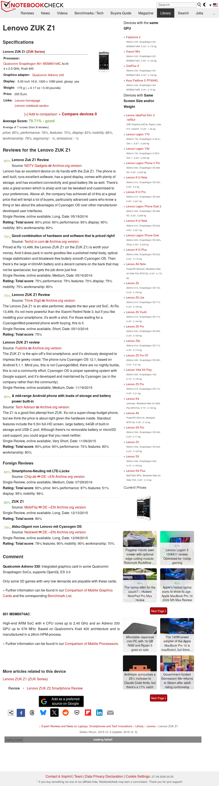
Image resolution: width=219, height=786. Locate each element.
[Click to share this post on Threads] (32, 713)
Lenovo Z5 (132, 442)
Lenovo (151, 726)
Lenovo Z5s (133, 341)
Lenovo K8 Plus (135, 471)
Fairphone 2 (133, 37)
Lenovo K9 (132, 399)
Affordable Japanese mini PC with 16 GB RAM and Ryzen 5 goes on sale (140, 643)
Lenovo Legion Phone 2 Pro (143, 163)
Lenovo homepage (27, 100)
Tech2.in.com (34, 241)
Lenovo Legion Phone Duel (142, 235)
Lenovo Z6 (132, 283)
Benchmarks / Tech (89, 13)
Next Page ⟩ (158, 611)
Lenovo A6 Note (136, 264)
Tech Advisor (25, 406)
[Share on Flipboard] (88, 712)
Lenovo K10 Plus (136, 249)
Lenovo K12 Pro (136, 192)
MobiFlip (31, 507)
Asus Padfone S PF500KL (142, 80)
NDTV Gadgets (35, 165)
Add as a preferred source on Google (66, 701)
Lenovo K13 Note (136, 177)
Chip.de (30, 476)
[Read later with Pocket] (77, 712)
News (45, 13)
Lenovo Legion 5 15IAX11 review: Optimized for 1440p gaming (177, 556)
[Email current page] (110, 713)
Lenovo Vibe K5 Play (139, 370)
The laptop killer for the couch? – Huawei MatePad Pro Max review (139, 593)
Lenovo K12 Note (136, 221)
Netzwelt (31, 532)
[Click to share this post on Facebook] (21, 713)
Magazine (145, 13)
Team (78, 776)
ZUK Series (35, 51)
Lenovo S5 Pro (135, 427)
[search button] (199, 5)
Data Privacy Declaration (104, 776)
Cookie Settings (138, 776)
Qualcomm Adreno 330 (48, 74)
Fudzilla (21, 347)
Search (183, 13)
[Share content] (11, 713)
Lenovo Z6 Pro (135, 326)
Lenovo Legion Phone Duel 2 (143, 206)
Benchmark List (59, 595)
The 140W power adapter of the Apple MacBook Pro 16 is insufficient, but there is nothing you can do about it (177, 643)
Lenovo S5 (132, 456)
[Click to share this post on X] (54, 712)
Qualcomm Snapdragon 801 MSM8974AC (32, 63)
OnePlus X (132, 66)
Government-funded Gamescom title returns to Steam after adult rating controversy (177, 680)
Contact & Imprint (59, 776)
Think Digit (32, 300)
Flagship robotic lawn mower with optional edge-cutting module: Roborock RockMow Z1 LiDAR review (140, 556)
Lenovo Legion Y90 (137, 148)
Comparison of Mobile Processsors (91, 643)
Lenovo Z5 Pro (135, 384)
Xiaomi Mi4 (133, 51)
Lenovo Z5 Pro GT (137, 355)
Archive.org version (67, 165)
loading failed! (14, 740)
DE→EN (48, 476)
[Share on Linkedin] (99, 712)
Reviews (27, 13)
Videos (62, 13)
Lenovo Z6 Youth (136, 312)
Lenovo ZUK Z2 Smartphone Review (55, 688)
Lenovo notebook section (32, 105)
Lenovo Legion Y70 (137, 134)
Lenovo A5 (132, 413)
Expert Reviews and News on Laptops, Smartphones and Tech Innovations (86, 726)
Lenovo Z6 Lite (135, 297)
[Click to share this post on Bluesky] (43, 713)
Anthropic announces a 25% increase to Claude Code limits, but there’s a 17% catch (140, 680)
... (214, 13)
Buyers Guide (121, 13)
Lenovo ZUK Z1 (15, 678)
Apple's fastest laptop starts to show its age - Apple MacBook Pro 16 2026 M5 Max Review (177, 593)
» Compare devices (78, 113)
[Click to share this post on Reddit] (66, 712)
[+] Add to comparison (40, 114)
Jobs (199, 13)
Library (165, 13)
